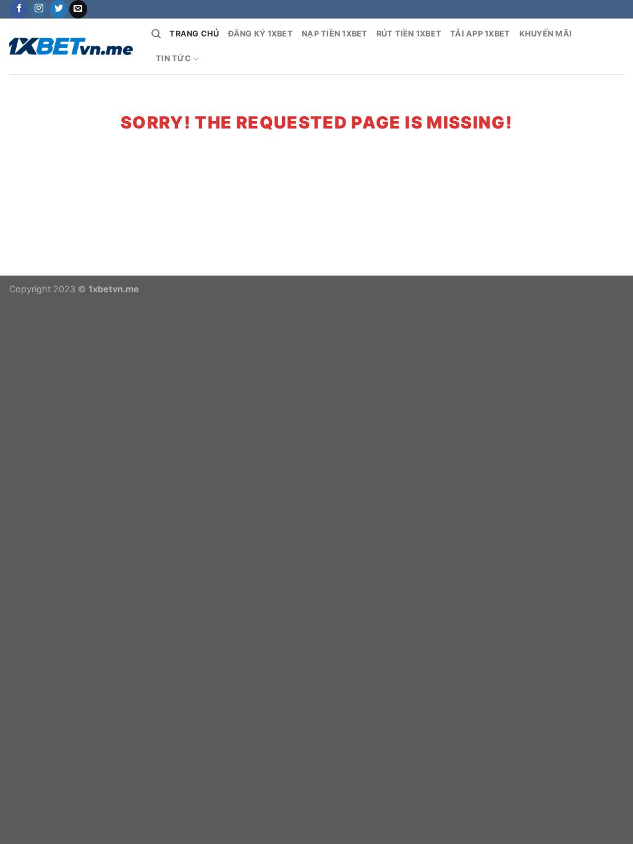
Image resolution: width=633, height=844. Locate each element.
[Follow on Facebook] (19, 9)
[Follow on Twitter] (58, 9)
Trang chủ (194, 33)
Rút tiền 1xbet (409, 33)
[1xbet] (71, 46)
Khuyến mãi (545, 33)
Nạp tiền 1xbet (335, 33)
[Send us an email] (78, 9)
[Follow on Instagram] (39, 9)
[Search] (156, 34)
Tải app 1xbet (480, 33)
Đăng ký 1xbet (260, 33)
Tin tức (173, 58)
